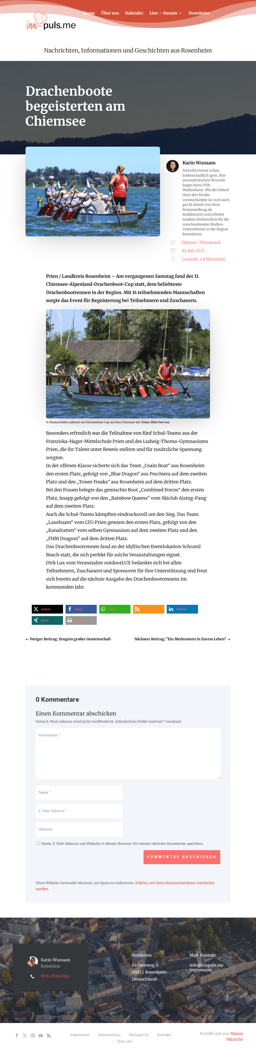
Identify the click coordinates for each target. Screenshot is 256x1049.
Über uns (110, 13)
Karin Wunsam (199, 163)
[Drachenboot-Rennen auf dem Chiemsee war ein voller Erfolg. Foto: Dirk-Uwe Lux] (93, 235)
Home (89, 13)
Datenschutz (109, 1035)
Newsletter (199, 13)
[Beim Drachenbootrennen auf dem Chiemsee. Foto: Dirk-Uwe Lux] (128, 417)
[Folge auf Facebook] (17, 1036)
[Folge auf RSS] (49, 1036)
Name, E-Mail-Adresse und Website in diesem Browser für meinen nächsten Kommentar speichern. (123, 844)
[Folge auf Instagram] (33, 1036)
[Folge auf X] (25, 1036)
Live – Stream (163, 13)
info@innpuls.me (206, 965)
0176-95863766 (55, 976)
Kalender (134, 13)
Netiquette (139, 1035)
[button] (47, 609)
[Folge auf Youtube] (41, 1036)
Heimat (189, 242)
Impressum (201, 969)
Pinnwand (210, 242)
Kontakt (91, 28)
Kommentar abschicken (182, 857)
